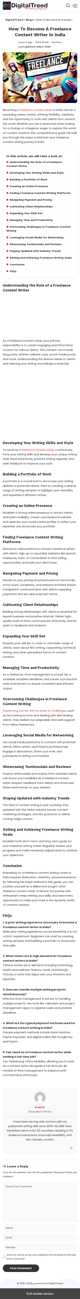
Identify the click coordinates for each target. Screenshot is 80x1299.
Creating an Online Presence (29, 186)
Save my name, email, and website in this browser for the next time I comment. (41, 1256)
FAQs (13, 271)
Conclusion (17, 264)
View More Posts (40, 1112)
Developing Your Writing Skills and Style (37, 172)
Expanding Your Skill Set (26, 213)
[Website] (71, 1148)
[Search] (68, 5)
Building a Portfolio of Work (28, 179)
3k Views (56, 42)
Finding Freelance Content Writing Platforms (40, 192)
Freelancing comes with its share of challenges (34, 711)
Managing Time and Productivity (31, 219)
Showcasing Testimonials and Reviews (36, 244)
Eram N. (40, 1107)
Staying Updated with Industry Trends (35, 250)
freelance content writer (36, 110)
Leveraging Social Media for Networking (37, 237)
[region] (40, 403)
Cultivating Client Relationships (31, 206)
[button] (74, 5)
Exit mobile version (40, 1293)
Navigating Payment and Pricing (31, 199)
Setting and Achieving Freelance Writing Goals (41, 257)
